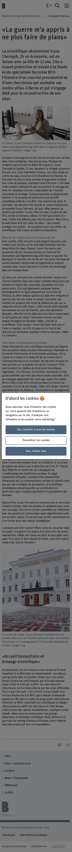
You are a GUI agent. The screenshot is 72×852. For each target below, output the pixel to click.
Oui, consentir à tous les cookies (36, 429)
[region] (36, 426)
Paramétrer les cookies (36, 440)
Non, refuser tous (36, 451)
